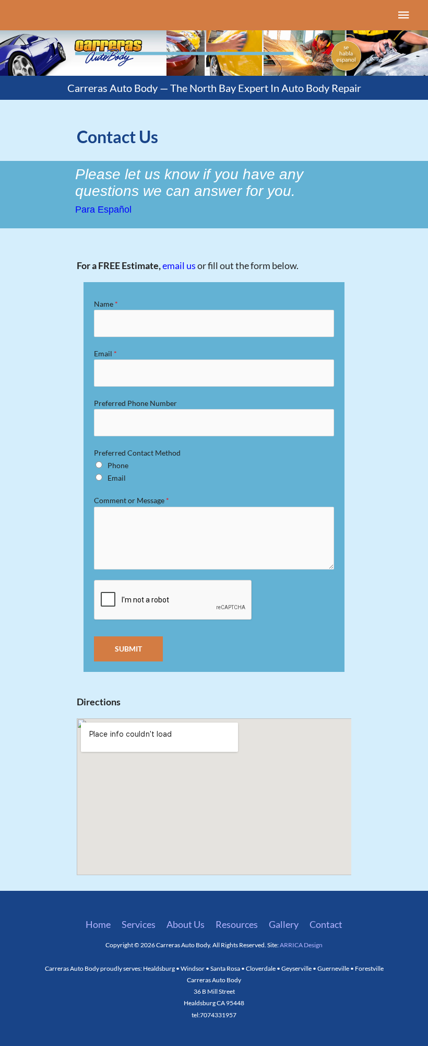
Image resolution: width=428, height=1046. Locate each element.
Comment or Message (131, 500)
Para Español (103, 209)
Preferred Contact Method (137, 452)
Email (105, 353)
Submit (128, 648)
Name (106, 303)
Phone (118, 465)
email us (179, 265)
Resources (237, 924)
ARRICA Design (301, 945)
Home (98, 924)
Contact (326, 924)
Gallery (284, 924)
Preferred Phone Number (135, 403)
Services (139, 924)
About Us (186, 924)
